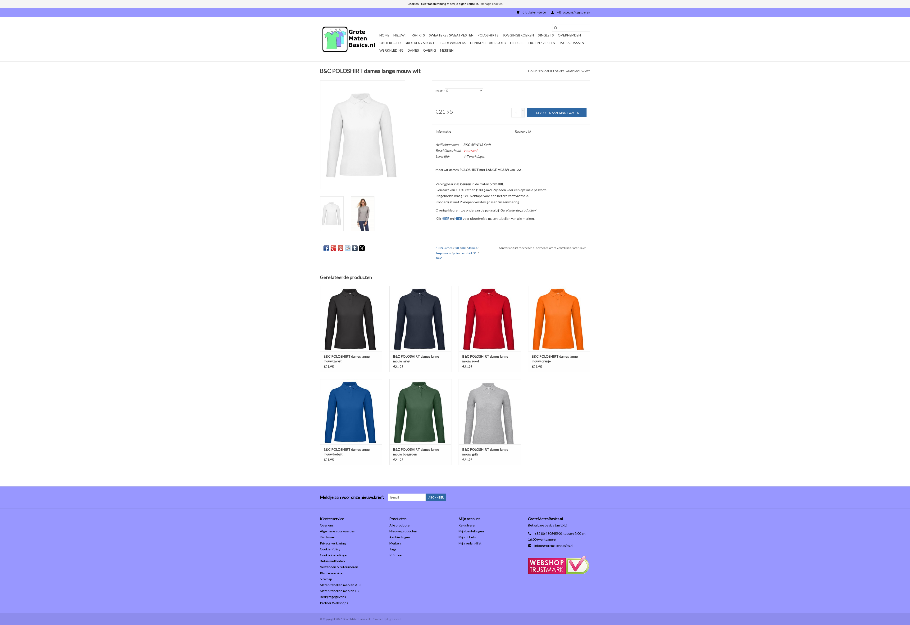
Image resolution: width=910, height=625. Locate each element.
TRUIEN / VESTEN (541, 43)
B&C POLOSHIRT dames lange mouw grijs (485, 451)
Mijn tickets (467, 537)
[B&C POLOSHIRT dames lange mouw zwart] (351, 318)
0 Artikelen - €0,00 (534, 12)
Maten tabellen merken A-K (340, 585)
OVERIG (429, 50)
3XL (463, 248)
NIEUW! (399, 35)
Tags (392, 549)
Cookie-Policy (330, 549)
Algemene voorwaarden (337, 531)
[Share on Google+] (333, 248)
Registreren (467, 525)
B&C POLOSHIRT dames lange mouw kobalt (347, 451)
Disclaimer (327, 537)
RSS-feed (396, 555)
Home (384, 35)
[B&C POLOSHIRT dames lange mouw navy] (420, 318)
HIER (445, 218)
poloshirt (466, 253)
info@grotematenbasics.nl (553, 546)
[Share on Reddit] (347, 248)
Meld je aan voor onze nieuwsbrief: (352, 497)
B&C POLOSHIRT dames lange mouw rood (485, 358)
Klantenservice (331, 573)
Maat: (440, 91)
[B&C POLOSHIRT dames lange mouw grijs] (490, 411)
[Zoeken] (555, 28)
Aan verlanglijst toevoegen (516, 248)
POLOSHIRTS (488, 35)
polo (456, 253)
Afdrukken (580, 248)
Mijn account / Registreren (573, 12)
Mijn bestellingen (471, 531)
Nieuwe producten (403, 531)
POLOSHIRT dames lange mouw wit (564, 71)
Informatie (443, 131)
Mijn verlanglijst (470, 543)
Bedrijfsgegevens (333, 597)
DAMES (413, 50)
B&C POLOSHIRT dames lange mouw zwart (347, 358)
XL (475, 253)
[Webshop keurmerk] (559, 565)
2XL (457, 248)
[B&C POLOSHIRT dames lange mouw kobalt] (351, 411)
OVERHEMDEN (569, 35)
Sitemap (326, 579)
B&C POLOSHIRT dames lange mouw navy (416, 358)
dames (472, 248)
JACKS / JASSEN (571, 43)
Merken (447, 50)
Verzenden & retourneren (339, 567)
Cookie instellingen (334, 555)
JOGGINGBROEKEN (518, 35)
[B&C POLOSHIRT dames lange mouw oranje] (559, 318)
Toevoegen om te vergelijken (553, 248)
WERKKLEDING (391, 50)
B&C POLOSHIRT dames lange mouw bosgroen (416, 451)
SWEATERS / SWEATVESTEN (451, 35)
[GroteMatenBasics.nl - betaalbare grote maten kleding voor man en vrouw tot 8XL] (349, 39)
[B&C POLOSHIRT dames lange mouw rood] (490, 318)
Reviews (523, 131)
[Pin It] (340, 248)
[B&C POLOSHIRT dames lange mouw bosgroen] (420, 411)
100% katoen (444, 248)
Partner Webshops (334, 603)
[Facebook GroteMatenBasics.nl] (578, 497)
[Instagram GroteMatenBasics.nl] (586, 497)
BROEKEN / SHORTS (421, 43)
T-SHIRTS (417, 35)
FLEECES (516, 43)
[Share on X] (362, 248)
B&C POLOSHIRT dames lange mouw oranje (555, 358)
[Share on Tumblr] (355, 248)
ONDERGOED (390, 43)
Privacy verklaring (333, 543)
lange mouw (443, 253)
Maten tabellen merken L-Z (340, 591)
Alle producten (400, 525)
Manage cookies (492, 4)
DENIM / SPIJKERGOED (488, 43)
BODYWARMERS (453, 43)
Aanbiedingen (399, 537)
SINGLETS (546, 35)
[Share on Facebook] (326, 248)
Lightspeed (394, 619)
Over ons (327, 525)
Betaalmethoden (332, 561)
